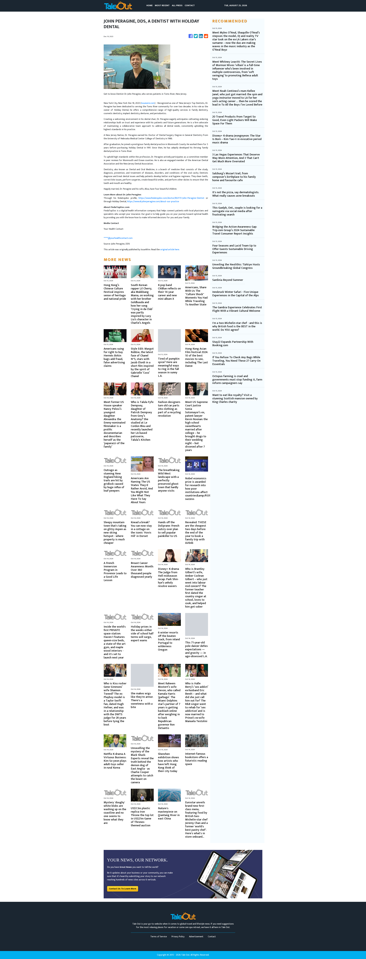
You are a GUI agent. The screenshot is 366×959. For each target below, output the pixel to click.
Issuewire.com (148, 103)
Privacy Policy (177, 937)
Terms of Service (158, 937)
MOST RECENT (162, 5)
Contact (212, 937)
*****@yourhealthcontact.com (118, 238)
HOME (149, 5)
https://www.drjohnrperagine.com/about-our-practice (153, 201)
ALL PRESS (177, 5)
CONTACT (190, 5)
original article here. (170, 250)
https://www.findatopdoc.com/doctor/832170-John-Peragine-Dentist (171, 198)
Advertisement (196, 937)
